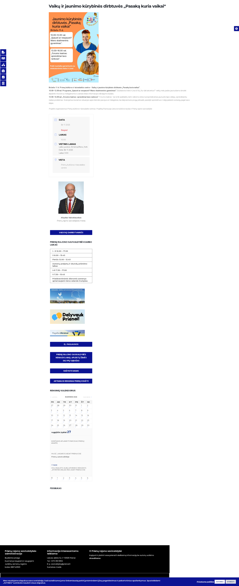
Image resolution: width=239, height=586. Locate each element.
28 (58, 406)
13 (70, 415)
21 (76, 420)
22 (82, 420)
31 (76, 406)
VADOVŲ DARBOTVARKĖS (71, 232)
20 (70, 420)
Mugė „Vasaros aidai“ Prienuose (66, 454)
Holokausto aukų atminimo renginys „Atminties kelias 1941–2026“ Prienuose (68, 469)
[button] (236, 28)
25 (58, 425)
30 (70, 406)
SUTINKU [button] (219, 582)
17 (52, 420)
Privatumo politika (205, 582)
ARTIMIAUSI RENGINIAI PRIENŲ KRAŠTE (71, 381)
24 (52, 425)
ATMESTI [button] (230, 582)
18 (58, 420)
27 (52, 406)
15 (82, 415)
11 (58, 415)
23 (88, 420)
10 (52, 415)
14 (76, 415)
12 (64, 415)
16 (88, 415)
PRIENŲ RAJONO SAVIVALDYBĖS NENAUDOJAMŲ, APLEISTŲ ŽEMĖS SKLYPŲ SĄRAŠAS (71, 357)
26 (64, 425)
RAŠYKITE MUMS (71, 370)
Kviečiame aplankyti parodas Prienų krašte (67, 442)
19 (64, 420)
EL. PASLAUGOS (71, 344)
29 (64, 406)
